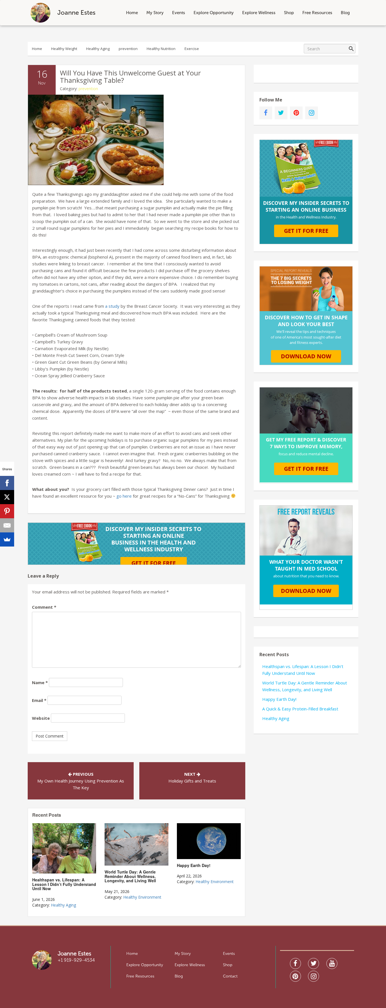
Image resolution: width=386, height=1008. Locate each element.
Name (40, 682)
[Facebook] (7, 483)
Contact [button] (230, 976)
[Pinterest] (7, 511)
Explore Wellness (259, 12)
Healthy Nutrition (161, 48)
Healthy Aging (98, 48)
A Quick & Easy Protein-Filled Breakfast (300, 709)
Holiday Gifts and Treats (192, 781)
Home (132, 12)
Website (41, 718)
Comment (44, 607)
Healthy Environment (142, 897)
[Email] (7, 525)
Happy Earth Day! (279, 699)
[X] (7, 497)
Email (39, 700)
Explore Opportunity (214, 12)
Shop (289, 12)
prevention (128, 48)
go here (124, 496)
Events (178, 12)
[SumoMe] (7, 539)
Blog (345, 12)
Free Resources (317, 12)
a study (113, 306)
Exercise (192, 48)
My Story (155, 12)
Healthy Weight (64, 48)
